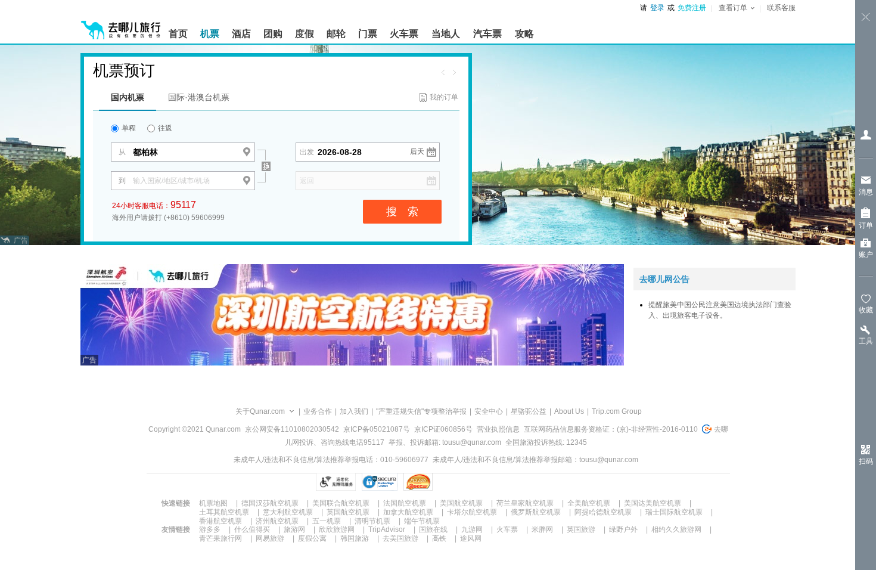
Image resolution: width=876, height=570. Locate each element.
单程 (128, 128)
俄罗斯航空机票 (536, 512)
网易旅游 (270, 538)
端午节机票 (422, 521)
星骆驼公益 (528, 411)
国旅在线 (433, 529)
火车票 (507, 529)
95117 (183, 205)
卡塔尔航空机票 (472, 512)
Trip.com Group (617, 411)
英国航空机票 (348, 512)
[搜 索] (276, 145)
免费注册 (692, 8)
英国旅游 (581, 529)
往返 (164, 128)
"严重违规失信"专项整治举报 (421, 411)
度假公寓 (312, 538)
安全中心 (488, 411)
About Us (569, 411)
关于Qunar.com (260, 411)
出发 (307, 152)
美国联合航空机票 (340, 503)
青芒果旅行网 (220, 538)
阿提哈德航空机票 (603, 512)
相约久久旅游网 (676, 529)
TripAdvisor (386, 529)
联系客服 (781, 8)
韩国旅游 (354, 538)
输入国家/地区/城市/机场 (171, 180)
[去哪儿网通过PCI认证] (418, 482)
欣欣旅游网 (337, 529)
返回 (307, 180)
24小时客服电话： (154, 205)
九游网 (472, 529)
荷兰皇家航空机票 (525, 503)
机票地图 (213, 503)
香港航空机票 (220, 521)
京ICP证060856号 (443, 429)
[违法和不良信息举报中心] (464, 482)
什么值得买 (252, 529)
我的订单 (444, 97)
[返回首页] (120, 25)
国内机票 (127, 97)
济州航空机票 (277, 521)
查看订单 (733, 8)
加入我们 (354, 411)
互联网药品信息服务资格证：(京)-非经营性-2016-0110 (611, 429)
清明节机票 (372, 521)
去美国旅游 (400, 538)
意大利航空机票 (288, 512)
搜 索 (402, 212)
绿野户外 (623, 529)
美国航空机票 (461, 503)
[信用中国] (525, 482)
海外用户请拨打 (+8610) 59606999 (168, 217)
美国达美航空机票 (652, 503)
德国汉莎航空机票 (270, 503)
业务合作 (317, 411)
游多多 (209, 529)
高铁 (439, 538)
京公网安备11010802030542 (292, 429)
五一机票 (326, 521)
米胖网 (542, 529)
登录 (657, 8)
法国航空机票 (404, 503)
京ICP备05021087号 (376, 429)
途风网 (471, 538)
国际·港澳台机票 (198, 97)
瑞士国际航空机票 (674, 512)
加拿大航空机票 (408, 512)
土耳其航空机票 (224, 512)
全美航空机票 (588, 503)
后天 (417, 151)
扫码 (866, 461)
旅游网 (294, 529)
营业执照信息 (498, 429)
